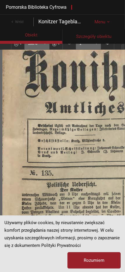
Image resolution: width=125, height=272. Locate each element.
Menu (99, 22)
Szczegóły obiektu (93, 36)
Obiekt (31, 35)
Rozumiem (94, 260)
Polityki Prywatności (61, 245)
